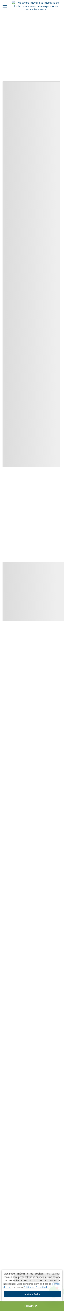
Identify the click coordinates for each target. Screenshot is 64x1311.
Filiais (29, 1306)
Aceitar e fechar (32, 1294)
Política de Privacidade (35, 1287)
